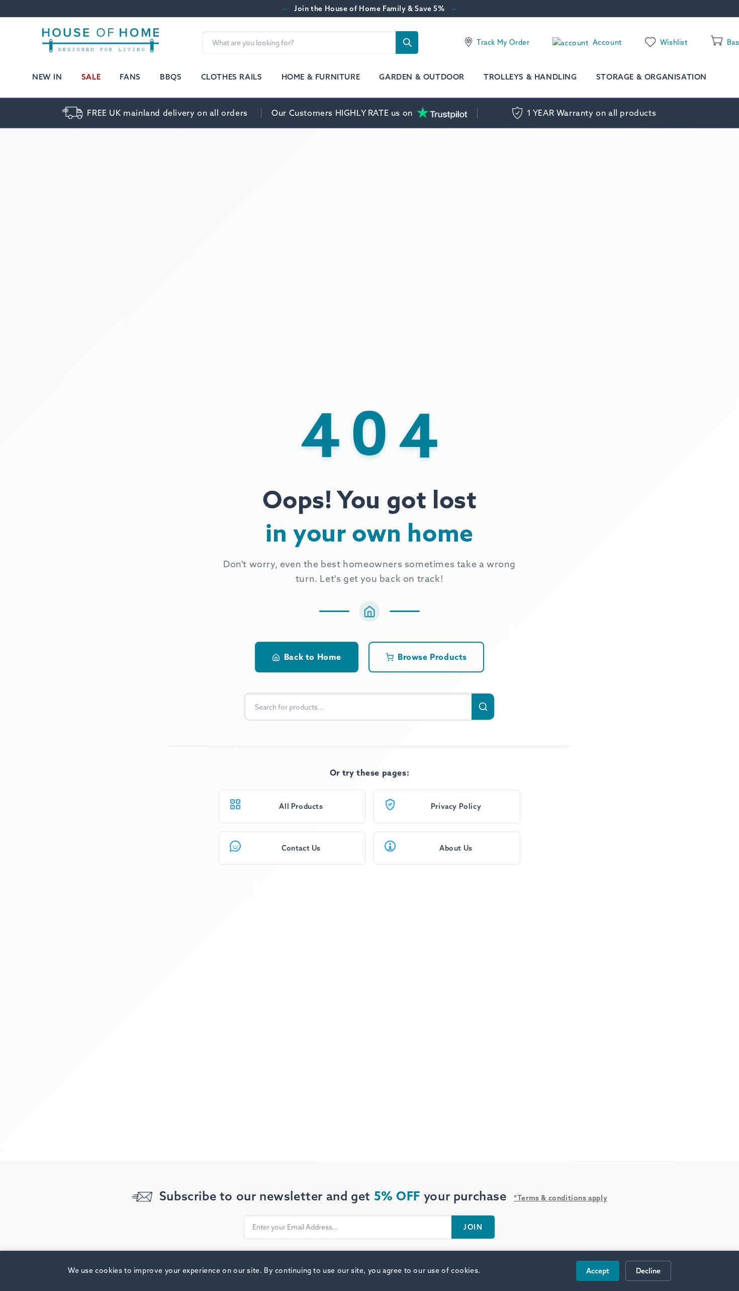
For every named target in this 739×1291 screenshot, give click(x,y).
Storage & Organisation (651, 77)
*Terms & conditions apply (560, 1197)
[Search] (407, 42)
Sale (91, 77)
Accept (597, 1270)
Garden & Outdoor (422, 77)
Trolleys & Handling (530, 77)
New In (47, 77)
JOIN (473, 1227)
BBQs (170, 77)
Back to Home (312, 657)
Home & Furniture (321, 77)
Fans (130, 77)
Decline (648, 1270)
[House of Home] (95, 42)
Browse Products (432, 657)
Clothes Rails (231, 77)
